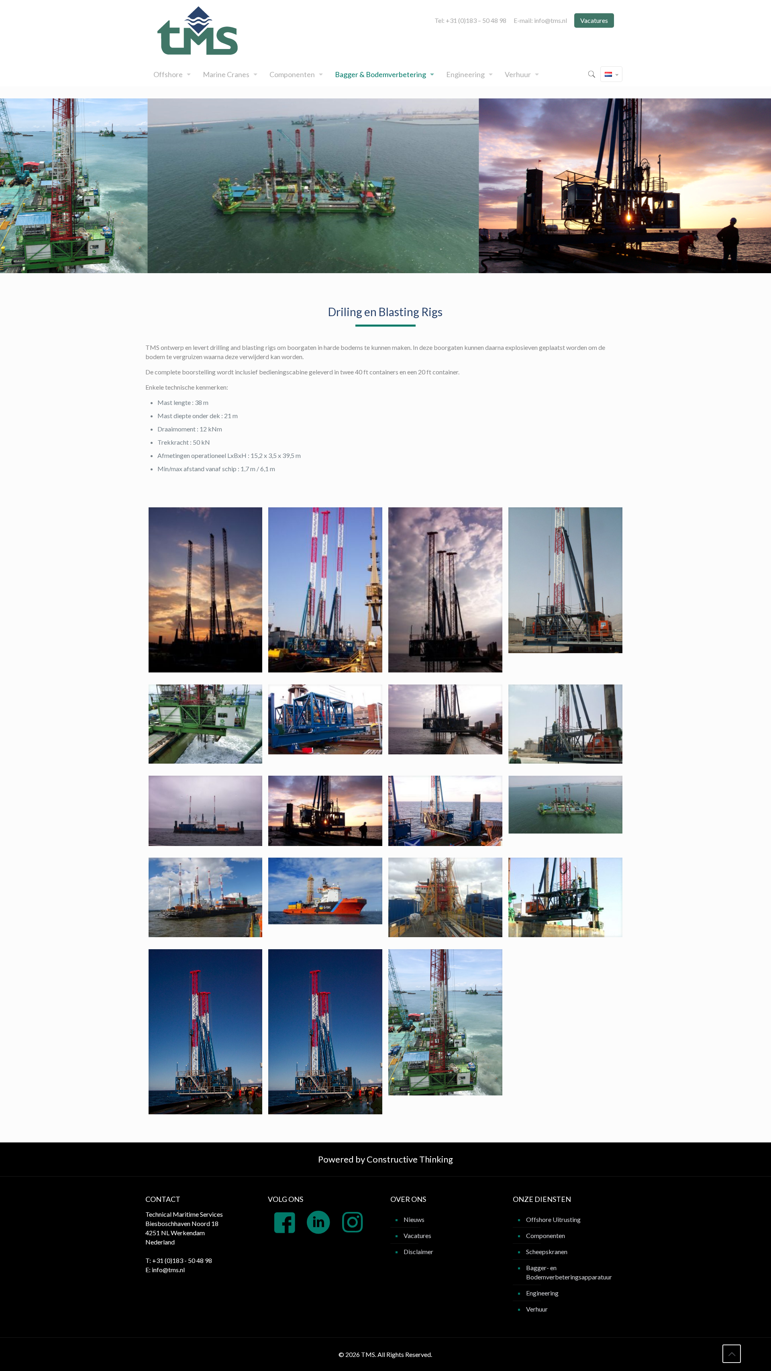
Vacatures (594, 20)
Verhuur (537, 1309)
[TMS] (199, 31)
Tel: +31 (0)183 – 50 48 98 (470, 20)
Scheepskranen (546, 1251)
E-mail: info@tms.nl (540, 20)
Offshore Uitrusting (553, 1219)
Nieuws (414, 1219)
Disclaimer (418, 1251)
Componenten (545, 1235)
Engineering (542, 1293)
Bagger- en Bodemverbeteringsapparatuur (569, 1272)
